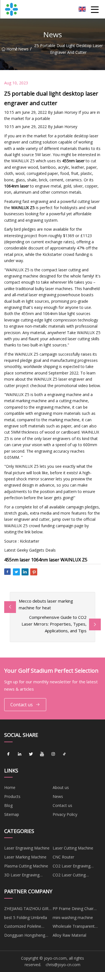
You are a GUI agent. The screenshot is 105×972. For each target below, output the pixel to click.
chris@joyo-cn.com (63, 964)
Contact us (21, 705)
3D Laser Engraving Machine (21, 876)
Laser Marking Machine (25, 857)
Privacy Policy (65, 814)
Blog (8, 805)
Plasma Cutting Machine (26, 866)
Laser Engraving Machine (27, 848)
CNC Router (63, 857)
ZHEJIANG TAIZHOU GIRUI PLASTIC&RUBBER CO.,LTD (28, 909)
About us (61, 787)
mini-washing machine (73, 917)
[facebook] (8, 754)
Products (12, 796)
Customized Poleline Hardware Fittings (22, 927)
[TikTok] (64, 754)
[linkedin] (19, 754)
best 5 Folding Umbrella (25, 917)
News (23, 49)
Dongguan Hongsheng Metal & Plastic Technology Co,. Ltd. (24, 936)
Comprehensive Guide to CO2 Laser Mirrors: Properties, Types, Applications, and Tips (54, 623)
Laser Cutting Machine (73, 848)
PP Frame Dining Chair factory (73, 909)
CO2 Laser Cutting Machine (69, 876)
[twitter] (31, 754)
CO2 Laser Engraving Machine (71, 867)
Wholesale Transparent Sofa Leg (74, 927)
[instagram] (53, 754)
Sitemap (11, 814)
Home (10, 49)
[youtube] (42, 754)
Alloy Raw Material (69, 935)
